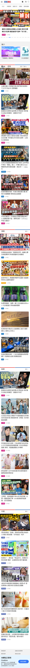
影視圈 (3, 115)
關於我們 (3, 653)
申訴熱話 (4, 282)
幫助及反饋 (17, 653)
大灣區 (3, 537)
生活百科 (4, 34)
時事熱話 (4, 171)
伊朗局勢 (9, 6)
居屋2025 (15, 6)
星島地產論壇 (27, 6)
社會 (3, 90)
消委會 (20, 6)
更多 (26, 231)
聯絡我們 (3, 650)
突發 (3, 196)
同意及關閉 (23, 661)
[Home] (7, 2)
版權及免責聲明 (19, 650)
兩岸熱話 (4, 639)
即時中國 (4, 563)
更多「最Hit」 (23, 66)
